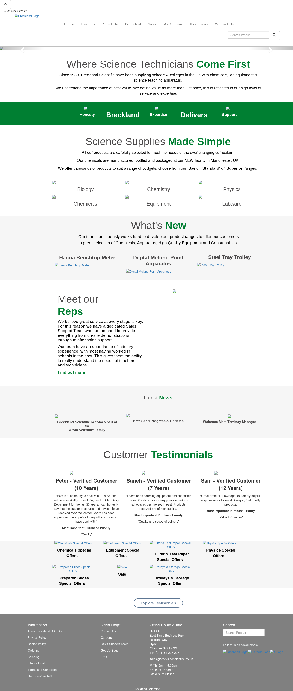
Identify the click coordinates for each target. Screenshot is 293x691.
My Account (173, 24)
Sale (122, 574)
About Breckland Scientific (45, 631)
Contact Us (224, 24)
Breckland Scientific (146, 689)
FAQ (104, 657)
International (36, 663)
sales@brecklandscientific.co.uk (50, 11)
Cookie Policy (37, 644)
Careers (106, 637)
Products (88, 24)
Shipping (33, 657)
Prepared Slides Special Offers (74, 580)
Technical (133, 24)
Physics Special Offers (220, 552)
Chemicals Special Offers (74, 552)
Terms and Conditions (42, 669)
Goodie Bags (109, 650)
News (152, 24)
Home (69, 24)
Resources (199, 24)
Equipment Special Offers (123, 552)
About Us (110, 24)
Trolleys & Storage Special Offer (172, 580)
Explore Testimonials (158, 603)
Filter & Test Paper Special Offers (172, 556)
